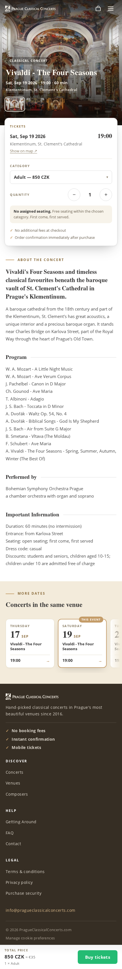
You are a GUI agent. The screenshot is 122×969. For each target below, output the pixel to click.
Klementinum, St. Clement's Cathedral (41, 89)
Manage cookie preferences (30, 938)
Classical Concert (28, 61)
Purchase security (23, 893)
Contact (13, 843)
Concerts (14, 772)
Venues (13, 783)
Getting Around (21, 821)
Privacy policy (19, 882)
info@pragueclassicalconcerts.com (40, 910)
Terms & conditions (25, 871)
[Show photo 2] (35, 104)
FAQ (10, 832)
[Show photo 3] (56, 104)
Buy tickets (97, 957)
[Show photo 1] (15, 104)
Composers (17, 794)
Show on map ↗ (23, 151)
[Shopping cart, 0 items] (98, 8)
